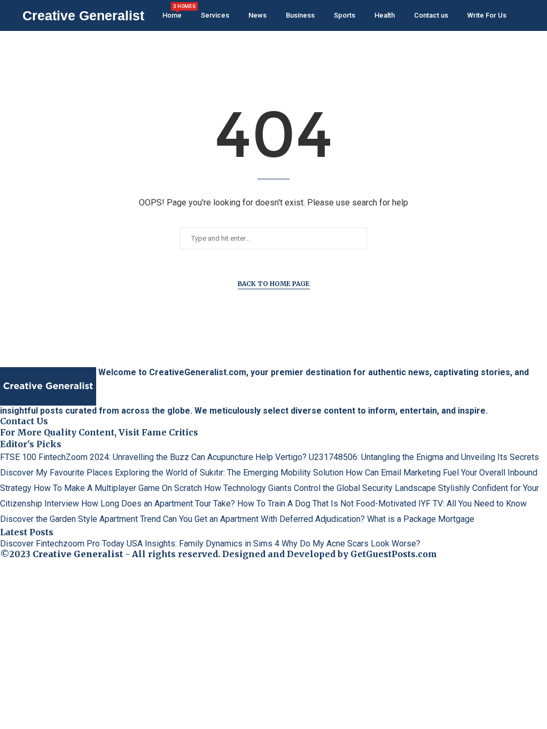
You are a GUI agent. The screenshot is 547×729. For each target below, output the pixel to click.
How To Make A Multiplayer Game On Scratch (118, 488)
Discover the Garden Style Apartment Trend (80, 519)
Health (384, 15)
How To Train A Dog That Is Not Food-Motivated (326, 503)
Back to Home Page (274, 284)
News (257, 15)
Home (172, 11)
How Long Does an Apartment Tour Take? (158, 503)
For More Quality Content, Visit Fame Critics (99, 432)
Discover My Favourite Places (56, 472)
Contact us (431, 15)
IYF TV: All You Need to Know (472, 503)
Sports (344, 15)
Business (300, 15)
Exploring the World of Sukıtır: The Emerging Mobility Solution (229, 472)
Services (215, 15)
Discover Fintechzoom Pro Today (62, 543)
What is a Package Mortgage (420, 519)
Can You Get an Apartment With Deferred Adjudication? (264, 519)
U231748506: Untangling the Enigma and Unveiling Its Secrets (424, 457)
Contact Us (24, 421)
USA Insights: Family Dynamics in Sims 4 (203, 543)
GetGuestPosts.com (393, 554)
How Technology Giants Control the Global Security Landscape (320, 488)
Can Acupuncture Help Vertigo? (249, 457)
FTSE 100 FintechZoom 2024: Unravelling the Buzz (94, 457)
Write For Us (486, 15)
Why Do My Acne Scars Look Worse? (351, 543)
